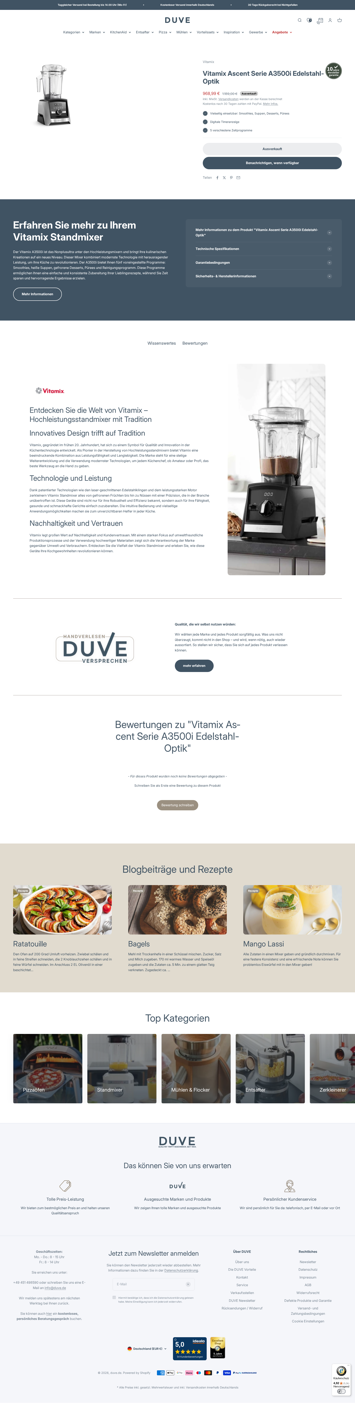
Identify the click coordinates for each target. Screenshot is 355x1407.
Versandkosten (228, 99)
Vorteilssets (205, 32)
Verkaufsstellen (242, 1293)
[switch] (341, 1391)
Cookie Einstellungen (308, 1321)
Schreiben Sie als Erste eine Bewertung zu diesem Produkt (177, 786)
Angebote (280, 32)
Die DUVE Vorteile (242, 1269)
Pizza (163, 32)
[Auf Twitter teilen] (224, 177)
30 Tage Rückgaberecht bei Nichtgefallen (272, 4)
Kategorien (71, 32)
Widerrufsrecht (307, 1293)
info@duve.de (55, 1288)
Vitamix (208, 62)
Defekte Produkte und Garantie (308, 1300)
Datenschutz (308, 1269)
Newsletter (308, 1262)
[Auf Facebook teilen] (217, 177)
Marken (95, 32)
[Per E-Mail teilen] (238, 177)
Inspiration (232, 32)
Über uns (242, 1262)
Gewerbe (256, 32)
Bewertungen (195, 343)
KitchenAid (118, 32)
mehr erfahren (194, 666)
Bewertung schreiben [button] (177, 805)
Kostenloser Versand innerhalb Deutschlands (187, 4)
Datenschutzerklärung (181, 1270)
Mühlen (182, 32)
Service (242, 1285)
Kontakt (242, 1277)
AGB (308, 1285)
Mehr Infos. (270, 103)
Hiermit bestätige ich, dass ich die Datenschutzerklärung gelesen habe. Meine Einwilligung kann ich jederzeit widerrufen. (156, 1299)
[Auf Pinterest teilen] (231, 177)
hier (49, 1313)
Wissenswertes (162, 343)
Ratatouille (30, 943)
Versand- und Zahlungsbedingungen (308, 1311)
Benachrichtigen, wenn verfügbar (272, 163)
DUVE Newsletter (242, 1300)
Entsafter (143, 32)
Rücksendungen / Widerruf (242, 1308)
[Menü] (348, 1366)
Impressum (308, 1277)
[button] (177, 785)
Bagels (139, 943)
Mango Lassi (263, 943)
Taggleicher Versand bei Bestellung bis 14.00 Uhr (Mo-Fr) (92, 4)
